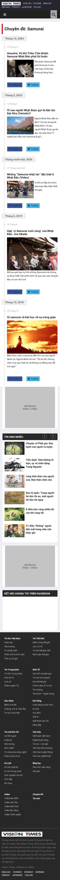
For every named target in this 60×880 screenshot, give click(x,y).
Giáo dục (8, 642)
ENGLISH (27, 3)
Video (7, 794)
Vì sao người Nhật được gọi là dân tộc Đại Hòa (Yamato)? (31, 112)
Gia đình (37, 713)
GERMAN (6, 7)
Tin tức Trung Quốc (13, 673)
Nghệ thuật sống (40, 740)
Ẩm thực (8, 783)
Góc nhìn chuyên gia (42, 673)
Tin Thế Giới (38, 638)
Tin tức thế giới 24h (41, 650)
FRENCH (16, 7)
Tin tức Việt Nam (12, 638)
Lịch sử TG (38, 646)
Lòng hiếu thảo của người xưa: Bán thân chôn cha (40, 478)
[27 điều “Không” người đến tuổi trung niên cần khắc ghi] (14, 530)
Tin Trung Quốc (11, 669)
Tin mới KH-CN (11, 732)
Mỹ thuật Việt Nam (41, 736)
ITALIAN (37, 7)
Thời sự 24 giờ (11, 658)
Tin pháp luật (10, 650)
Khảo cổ (8, 740)
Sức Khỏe (9, 701)
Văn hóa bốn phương (42, 748)
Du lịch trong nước (12, 771)
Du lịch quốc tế (11, 767)
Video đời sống (11, 810)
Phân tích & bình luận (14, 654)
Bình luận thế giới (41, 654)
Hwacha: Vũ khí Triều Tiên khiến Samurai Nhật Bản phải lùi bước (27, 55)
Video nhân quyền (12, 814)
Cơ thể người (10, 736)
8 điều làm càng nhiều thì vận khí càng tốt (40, 511)
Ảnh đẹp (8, 779)
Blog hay (37, 763)
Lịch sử (7, 681)
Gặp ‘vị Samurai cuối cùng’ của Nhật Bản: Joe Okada (30, 232)
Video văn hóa (11, 802)
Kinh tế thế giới (39, 681)
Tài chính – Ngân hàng (43, 693)
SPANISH (47, 3)
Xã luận (36, 771)
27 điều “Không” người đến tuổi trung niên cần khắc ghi (38, 529)
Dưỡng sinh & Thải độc (15, 709)
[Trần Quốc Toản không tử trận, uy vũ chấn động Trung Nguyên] (14, 464)
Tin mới (36, 798)
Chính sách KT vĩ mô (42, 685)
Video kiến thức (11, 806)
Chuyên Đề (38, 794)
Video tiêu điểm (11, 798)
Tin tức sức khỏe (12, 713)
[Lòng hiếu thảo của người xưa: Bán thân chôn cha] (14, 481)
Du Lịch (7, 763)
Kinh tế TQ (9, 677)
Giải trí (36, 717)
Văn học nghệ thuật (42, 756)
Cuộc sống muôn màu (43, 705)
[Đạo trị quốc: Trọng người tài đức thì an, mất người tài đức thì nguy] (14, 497)
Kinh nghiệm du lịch (13, 775)
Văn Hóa (37, 732)
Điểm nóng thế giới (41, 642)
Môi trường (9, 646)
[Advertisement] (30, 407)
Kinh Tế (36, 669)
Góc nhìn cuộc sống (41, 767)
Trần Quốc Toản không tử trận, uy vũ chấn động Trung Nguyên (40, 463)
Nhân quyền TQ (11, 685)
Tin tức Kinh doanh (41, 677)
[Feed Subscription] (5, 34)
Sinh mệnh (9, 748)
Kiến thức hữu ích (41, 721)
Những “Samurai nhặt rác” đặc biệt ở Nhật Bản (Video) (30, 176)
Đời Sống (37, 701)
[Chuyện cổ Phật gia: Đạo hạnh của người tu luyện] (14, 448)
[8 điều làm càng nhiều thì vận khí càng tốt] (14, 514)
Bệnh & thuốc (10, 705)
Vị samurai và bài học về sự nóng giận (31, 317)
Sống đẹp (37, 725)
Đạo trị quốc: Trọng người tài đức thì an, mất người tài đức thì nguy (40, 496)
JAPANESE (27, 7)
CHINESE (37, 3)
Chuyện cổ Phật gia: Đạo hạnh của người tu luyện (39, 445)
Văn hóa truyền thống (43, 752)
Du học (36, 709)
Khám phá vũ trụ (12, 756)
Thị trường (37, 689)
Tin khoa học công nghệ (15, 752)
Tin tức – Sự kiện (40, 744)
